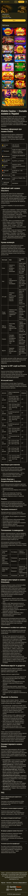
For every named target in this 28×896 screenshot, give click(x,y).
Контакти (9, 882)
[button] (14, 798)
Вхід (16, 1)
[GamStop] (10, 889)
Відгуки (3, 882)
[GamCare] (18, 889)
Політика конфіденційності (20, 882)
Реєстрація (21, 1)
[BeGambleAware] (15, 887)
